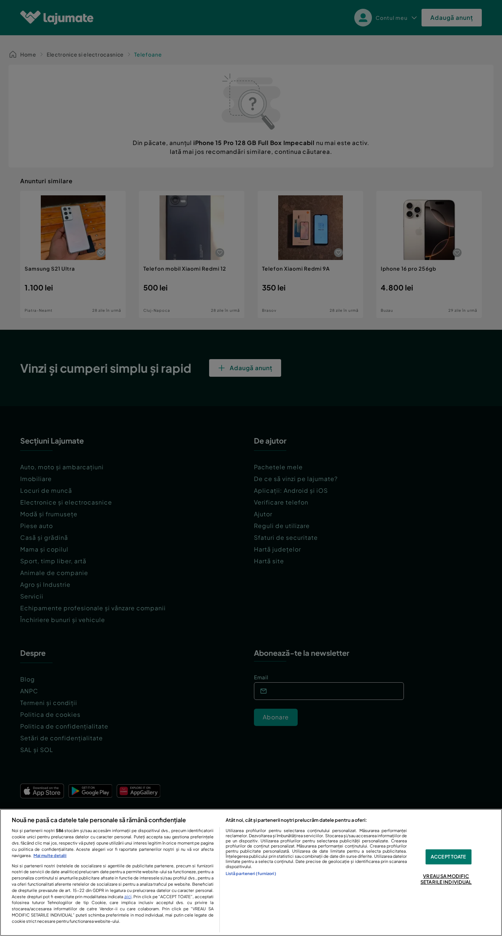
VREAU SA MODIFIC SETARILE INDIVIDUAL (445, 879)
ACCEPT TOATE (448, 857)
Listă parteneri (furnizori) (251, 873)
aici (128, 896)
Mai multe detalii (50, 855)
